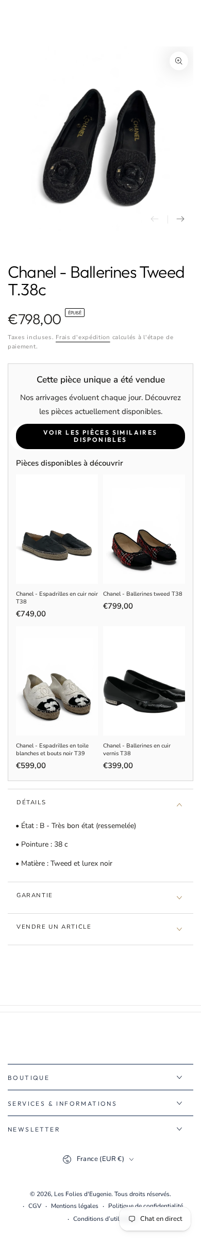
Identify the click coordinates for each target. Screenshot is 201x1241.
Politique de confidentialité (145, 1206)
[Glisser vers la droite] (180, 219)
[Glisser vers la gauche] (154, 219)
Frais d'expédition (83, 337)
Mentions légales (74, 1206)
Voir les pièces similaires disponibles (100, 435)
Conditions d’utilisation (105, 1219)
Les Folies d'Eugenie (82, 1194)
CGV (34, 1206)
